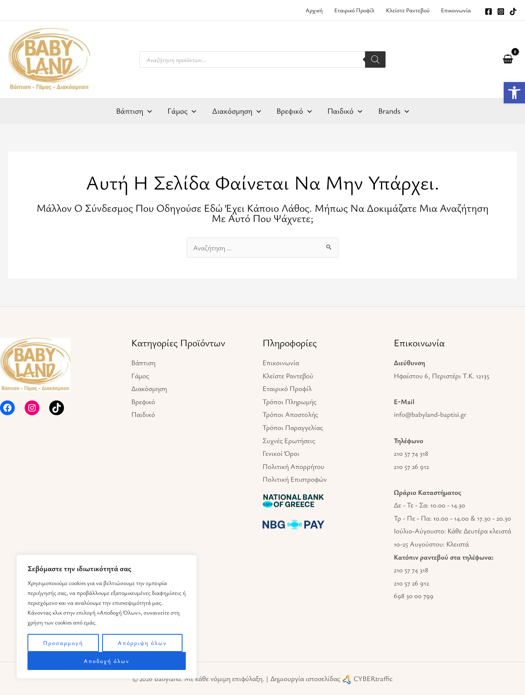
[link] (514, 92)
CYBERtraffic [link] (373, 678)
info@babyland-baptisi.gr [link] (430, 414)
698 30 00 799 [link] (414, 595)
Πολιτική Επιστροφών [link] (294, 479)
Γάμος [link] (140, 375)
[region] (106, 617)
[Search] (375, 59)
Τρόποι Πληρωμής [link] (289, 401)
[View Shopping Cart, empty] (508, 59)
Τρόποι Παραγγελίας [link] (292, 427)
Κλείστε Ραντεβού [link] (287, 375)
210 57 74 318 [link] (411, 453)
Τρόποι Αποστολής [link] (290, 414)
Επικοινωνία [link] (280, 362)
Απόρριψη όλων (142, 643)
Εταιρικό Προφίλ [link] (287, 388)
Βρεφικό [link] (143, 401)
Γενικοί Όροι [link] (280, 453)
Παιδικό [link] (143, 414)
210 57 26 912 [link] (411, 466)
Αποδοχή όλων (107, 661)
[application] (147, 110)
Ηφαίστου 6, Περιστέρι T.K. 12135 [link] (441, 375)
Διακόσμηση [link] (149, 388)
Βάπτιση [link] (143, 362)
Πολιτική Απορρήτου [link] (293, 466)
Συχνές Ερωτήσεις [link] (288, 440)
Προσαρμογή (63, 643)
